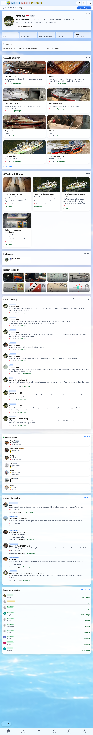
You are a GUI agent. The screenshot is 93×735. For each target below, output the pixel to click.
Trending (23, 733)
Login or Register (84, 8)
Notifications (54, 733)
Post (39, 733)
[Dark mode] (89, 3)
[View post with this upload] (13, 277)
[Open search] (78, 3)
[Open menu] (3, 3)
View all (86, 437)
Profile (84, 733)
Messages (69, 733)
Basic (32, 15)
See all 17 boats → (9, 166)
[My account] (84, 3)
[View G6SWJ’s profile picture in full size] (8, 21)
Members (10, 8)
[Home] (3, 7)
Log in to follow (26, 26)
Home (8, 733)
